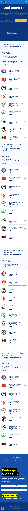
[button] (1, 2)
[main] (14, 7)
